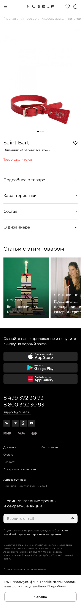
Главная (9, 19)
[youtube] (31, 423)
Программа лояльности (19, 469)
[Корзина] (75, 6)
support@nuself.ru (17, 412)
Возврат (8, 462)
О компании (49, 447)
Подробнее (56, 586)
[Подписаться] (72, 518)
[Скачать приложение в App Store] (40, 356)
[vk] (6, 423)
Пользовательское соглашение (24, 569)
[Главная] (40, 6)
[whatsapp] (23, 423)
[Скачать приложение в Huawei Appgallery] (40, 379)
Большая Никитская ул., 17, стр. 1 (25, 486)
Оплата (8, 454)
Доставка (9, 447)
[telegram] (15, 423)
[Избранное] (67, 6)
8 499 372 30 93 (23, 398)
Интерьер (28, 19)
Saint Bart (16, 142)
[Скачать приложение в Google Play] (40, 368)
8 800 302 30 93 (23, 404)
